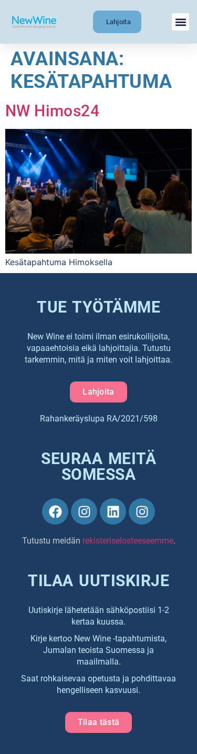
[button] (180, 22)
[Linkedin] (113, 511)
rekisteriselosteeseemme (127, 541)
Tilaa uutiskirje (98, 580)
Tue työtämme (98, 307)
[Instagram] (84, 511)
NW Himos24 (52, 111)
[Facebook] (55, 511)
